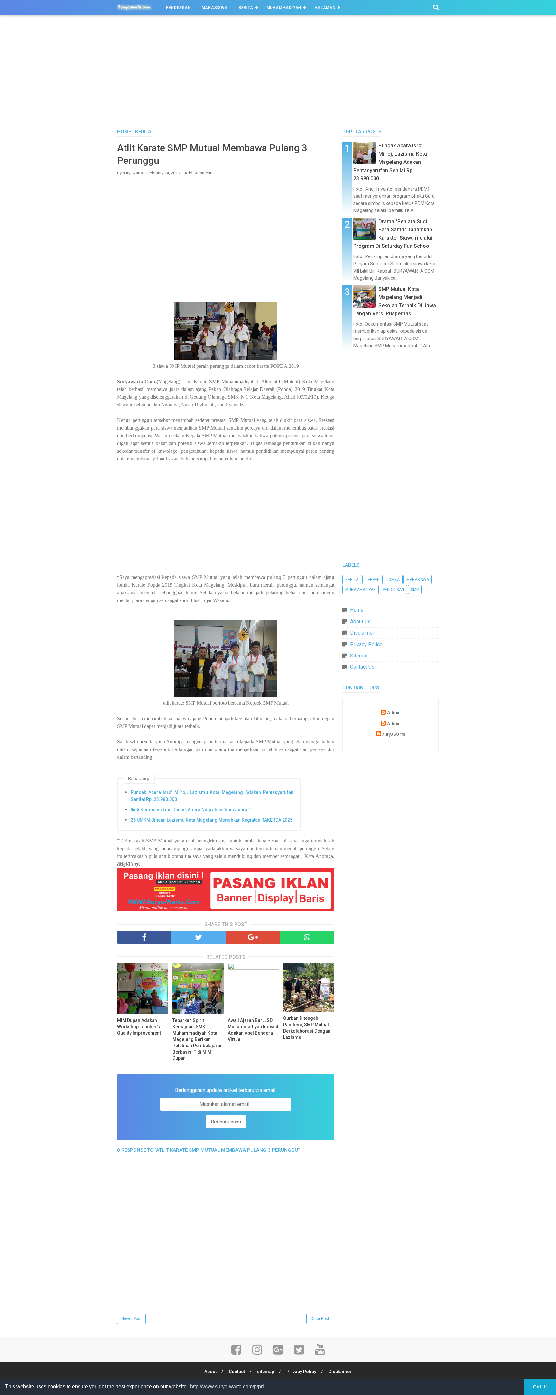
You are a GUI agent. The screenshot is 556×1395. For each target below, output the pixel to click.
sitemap (265, 1371)
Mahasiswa (215, 7)
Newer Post (131, 1318)
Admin (394, 713)
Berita (246, 7)
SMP (415, 589)
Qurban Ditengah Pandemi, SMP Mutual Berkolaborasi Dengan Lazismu (306, 1028)
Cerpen (372, 579)
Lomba (393, 579)
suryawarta (393, 734)
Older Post (319, 1318)
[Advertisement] (278, 74)
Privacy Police (366, 644)
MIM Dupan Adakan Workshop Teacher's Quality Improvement (139, 1027)
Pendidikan (178, 7)
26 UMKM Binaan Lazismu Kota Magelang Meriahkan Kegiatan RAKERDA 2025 (211, 820)
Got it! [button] (540, 1386)
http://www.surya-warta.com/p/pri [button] (227, 1386)
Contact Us (362, 667)
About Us (360, 621)
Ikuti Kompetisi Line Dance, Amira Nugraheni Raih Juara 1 (191, 809)
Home (357, 610)
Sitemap (359, 656)
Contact (237, 1371)
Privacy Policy (301, 1371)
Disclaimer (362, 633)
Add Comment (197, 173)
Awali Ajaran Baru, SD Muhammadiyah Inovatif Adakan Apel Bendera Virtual (253, 1030)
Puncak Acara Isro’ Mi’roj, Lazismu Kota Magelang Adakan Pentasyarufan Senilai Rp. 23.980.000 (212, 796)
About (210, 1371)
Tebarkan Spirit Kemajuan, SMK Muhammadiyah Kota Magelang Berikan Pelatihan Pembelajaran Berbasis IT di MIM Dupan (197, 1039)
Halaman (325, 7)
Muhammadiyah (284, 7)
